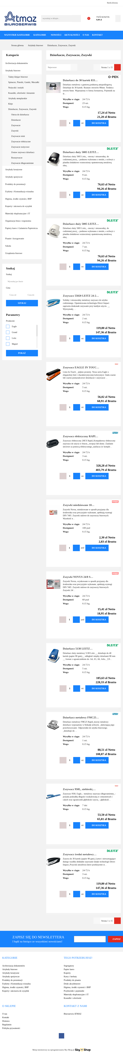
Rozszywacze (16, 158)
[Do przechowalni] (113, 123)
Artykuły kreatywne (14, 169)
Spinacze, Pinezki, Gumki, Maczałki (24, 82)
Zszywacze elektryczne (21, 141)
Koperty (67, 973)
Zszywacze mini (18, 136)
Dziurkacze (16, 120)
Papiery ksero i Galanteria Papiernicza (21, 228)
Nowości (56, 35)
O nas (86, 35)
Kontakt (97, 35)
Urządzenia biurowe (14, 253)
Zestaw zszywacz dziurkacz (22, 152)
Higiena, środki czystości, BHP (18, 199)
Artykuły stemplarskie (18, 98)
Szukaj (22, 303)
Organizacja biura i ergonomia (18, 221)
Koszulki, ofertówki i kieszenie (21, 93)
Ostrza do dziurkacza (20, 114)
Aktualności (72, 35)
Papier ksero (69, 969)
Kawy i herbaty (70, 976)
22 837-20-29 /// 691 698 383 (5, 2)
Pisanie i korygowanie (15, 238)
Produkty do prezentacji (15, 184)
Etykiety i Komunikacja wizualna (19, 191)
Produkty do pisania (72, 980)
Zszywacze (15, 125)
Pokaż (22, 353)
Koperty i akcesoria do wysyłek (19, 206)
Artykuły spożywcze (14, 177)
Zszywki (14, 131)
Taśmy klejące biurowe (18, 77)
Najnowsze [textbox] (52, 67)
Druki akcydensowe (72, 984)
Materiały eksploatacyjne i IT (18, 213)
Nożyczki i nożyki (16, 88)
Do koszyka (99, 123)
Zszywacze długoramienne (22, 163)
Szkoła (8, 246)
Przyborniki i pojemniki (74, 991)
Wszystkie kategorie (17, 35)
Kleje (10, 104)
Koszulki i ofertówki (72, 998)
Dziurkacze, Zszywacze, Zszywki (22, 109)
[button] (9, 958)
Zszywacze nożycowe (20, 147)
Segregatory (69, 966)
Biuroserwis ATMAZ (72, 1014)
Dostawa (5, 1021)
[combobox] (61, 67)
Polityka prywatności (11, 1028)
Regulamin (6, 1025)
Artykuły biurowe (13, 70)
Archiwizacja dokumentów (16, 63)
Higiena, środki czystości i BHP (77, 987)
